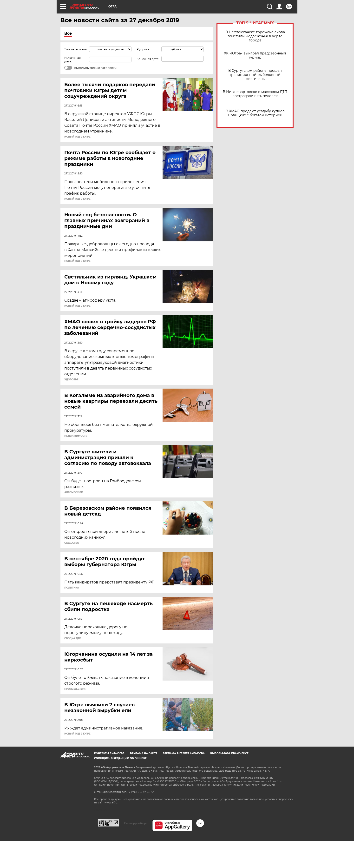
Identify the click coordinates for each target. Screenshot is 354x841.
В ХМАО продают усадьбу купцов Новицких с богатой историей (255, 113)
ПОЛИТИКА (71, 588)
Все (68, 33)
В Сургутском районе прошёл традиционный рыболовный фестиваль (255, 75)
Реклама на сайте (143, 753)
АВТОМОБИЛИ (73, 492)
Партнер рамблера (135, 823)
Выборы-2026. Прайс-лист (229, 753)
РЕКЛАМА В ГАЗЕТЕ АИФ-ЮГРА (184, 753)
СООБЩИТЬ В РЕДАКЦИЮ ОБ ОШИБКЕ (120, 758)
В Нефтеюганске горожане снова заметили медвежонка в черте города (255, 36)
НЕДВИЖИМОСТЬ (75, 436)
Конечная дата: (148, 59)
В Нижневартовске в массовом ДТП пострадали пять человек (255, 94)
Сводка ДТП (72, 638)
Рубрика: (143, 49)
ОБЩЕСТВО (71, 543)
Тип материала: (75, 49)
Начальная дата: (72, 59)
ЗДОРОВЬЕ (71, 379)
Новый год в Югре (77, 137)
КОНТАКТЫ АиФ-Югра (109, 753)
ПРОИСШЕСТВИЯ (75, 689)
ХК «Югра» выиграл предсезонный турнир (255, 55)
